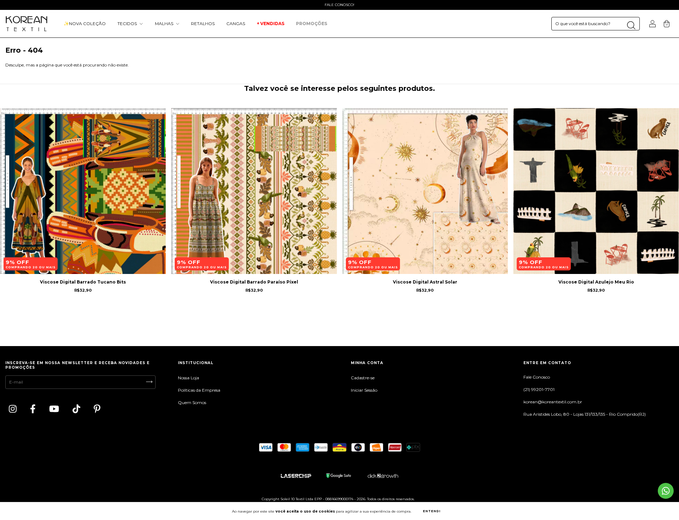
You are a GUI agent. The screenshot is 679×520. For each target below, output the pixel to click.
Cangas (235, 23)
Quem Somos (192, 402)
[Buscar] (631, 25)
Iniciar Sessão (364, 390)
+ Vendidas (270, 23)
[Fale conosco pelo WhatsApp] (666, 491)
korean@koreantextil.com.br (552, 401)
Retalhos (203, 23)
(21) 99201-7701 (539, 389)
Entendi (432, 511)
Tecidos (127, 23)
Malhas (164, 23)
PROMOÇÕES (312, 23)
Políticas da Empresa (199, 390)
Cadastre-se (363, 377)
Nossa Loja (188, 377)
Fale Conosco (536, 377)
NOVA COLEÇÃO (85, 23)
